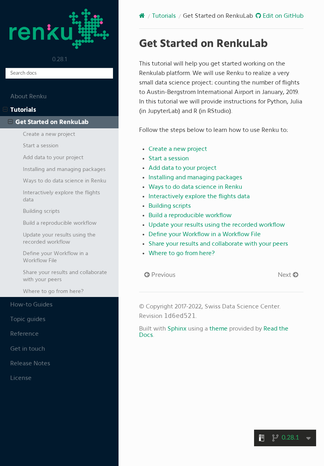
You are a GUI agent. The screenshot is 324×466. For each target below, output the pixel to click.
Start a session (40, 145)
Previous (162, 275)
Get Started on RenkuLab (52, 122)
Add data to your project (53, 157)
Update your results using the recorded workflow (59, 238)
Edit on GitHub (282, 16)
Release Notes (30, 363)
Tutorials (23, 110)
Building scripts (41, 211)
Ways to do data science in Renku (64, 181)
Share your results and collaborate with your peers (65, 275)
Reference (24, 334)
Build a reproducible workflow (59, 223)
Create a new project (49, 134)
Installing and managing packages (64, 169)
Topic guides (27, 319)
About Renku (28, 96)
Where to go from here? (53, 291)
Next (285, 275)
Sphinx (177, 328)
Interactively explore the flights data (61, 196)
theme (218, 328)
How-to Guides (31, 304)
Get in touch (27, 349)
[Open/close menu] (5, 109)
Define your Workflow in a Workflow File (55, 256)
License (21, 378)
